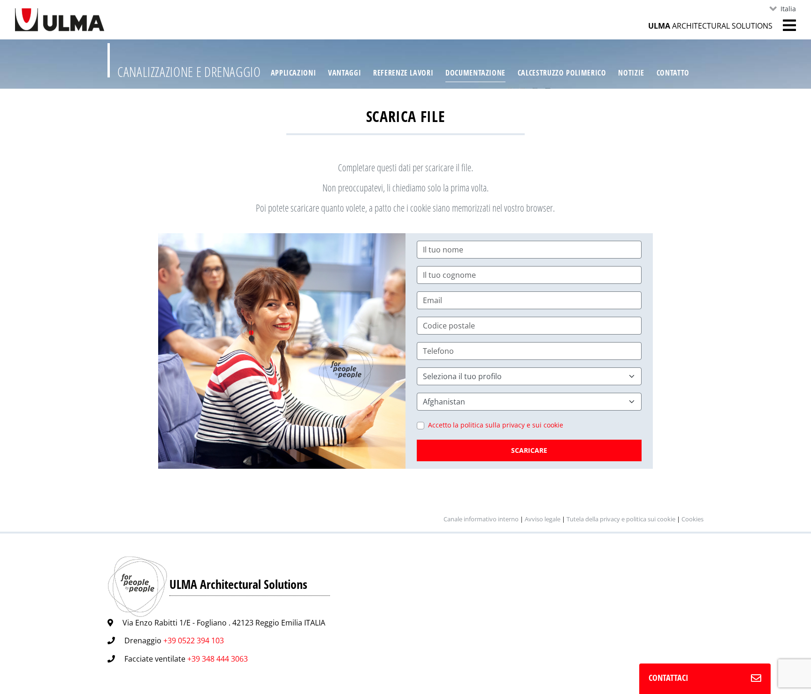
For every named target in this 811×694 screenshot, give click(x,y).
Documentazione (475, 73)
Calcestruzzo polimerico (562, 73)
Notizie (631, 73)
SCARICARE (529, 450)
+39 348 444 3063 (217, 659)
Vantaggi (344, 73)
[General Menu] (784, 25)
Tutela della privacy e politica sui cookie (620, 519)
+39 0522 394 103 (193, 640)
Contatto (673, 73)
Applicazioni (293, 73)
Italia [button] (788, 8)
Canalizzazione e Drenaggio (189, 71)
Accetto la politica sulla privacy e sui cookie (495, 424)
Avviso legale (542, 519)
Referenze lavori (403, 73)
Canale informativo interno (481, 519)
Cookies (692, 519)
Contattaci (668, 677)
